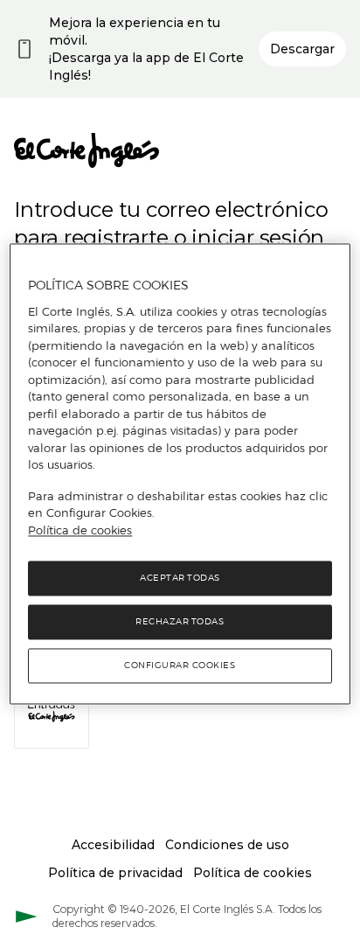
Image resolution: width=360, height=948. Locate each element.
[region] (179, 473)
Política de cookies (80, 530)
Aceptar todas (180, 578)
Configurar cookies (179, 666)
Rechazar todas (179, 622)
